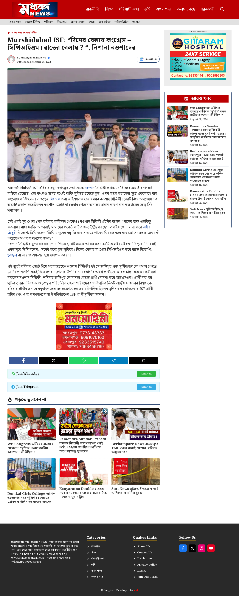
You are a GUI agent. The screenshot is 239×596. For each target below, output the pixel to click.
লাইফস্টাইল (121, 22)
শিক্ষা (109, 9)
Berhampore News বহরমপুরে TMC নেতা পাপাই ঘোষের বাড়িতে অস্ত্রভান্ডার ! (134, 448)
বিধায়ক (55, 199)
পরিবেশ (48, 22)
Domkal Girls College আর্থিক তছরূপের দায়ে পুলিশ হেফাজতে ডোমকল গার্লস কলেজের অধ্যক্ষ (31, 497)
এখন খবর (15, 22)
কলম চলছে (186, 9)
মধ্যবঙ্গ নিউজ (32, 22)
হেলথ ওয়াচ (77, 22)
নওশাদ (89, 188)
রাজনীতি (92, 9)
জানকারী (208, 9)
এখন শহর (164, 9)
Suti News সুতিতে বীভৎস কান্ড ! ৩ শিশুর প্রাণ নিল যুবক (134, 491)
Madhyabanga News (33, 58)
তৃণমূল (12, 255)
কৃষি (147, 9)
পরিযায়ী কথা (129, 9)
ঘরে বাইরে (104, 22)
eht (136, 590)
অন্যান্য (136, 22)
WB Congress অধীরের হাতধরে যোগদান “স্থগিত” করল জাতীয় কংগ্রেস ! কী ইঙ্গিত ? (30, 448)
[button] (222, 9)
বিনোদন (61, 22)
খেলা (91, 22)
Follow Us (151, 59)
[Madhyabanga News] (35, 9)
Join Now (146, 374)
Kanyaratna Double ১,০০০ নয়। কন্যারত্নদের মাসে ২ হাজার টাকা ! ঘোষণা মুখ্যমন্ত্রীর (83, 493)
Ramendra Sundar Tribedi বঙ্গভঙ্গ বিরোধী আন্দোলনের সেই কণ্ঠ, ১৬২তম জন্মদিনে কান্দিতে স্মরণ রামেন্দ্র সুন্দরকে (82, 445)
